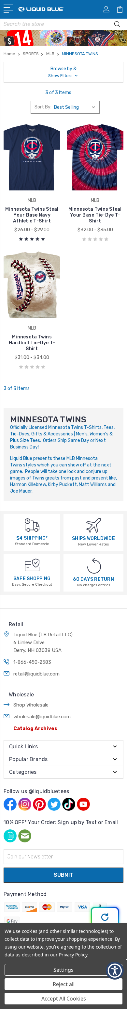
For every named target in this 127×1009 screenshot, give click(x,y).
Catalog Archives (35, 728)
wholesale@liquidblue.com (42, 717)
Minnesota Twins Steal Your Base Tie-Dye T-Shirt (94, 215)
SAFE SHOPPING (31, 578)
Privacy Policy (73, 955)
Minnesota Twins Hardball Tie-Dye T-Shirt (32, 342)
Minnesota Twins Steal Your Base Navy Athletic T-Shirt (31, 215)
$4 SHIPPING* (32, 538)
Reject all (64, 984)
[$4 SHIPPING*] (32, 525)
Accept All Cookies (63, 998)
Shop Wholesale (31, 705)
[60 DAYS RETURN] (94, 565)
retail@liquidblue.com (36, 674)
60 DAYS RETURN (93, 579)
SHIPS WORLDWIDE (93, 538)
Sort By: (43, 107)
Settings (63, 969)
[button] (63, 72)
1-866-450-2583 (32, 662)
